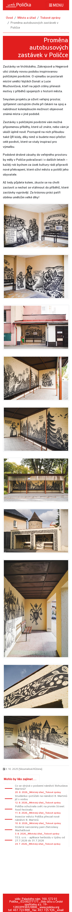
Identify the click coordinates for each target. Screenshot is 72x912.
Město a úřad (26, 18)
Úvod (9, 18)
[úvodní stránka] (18, 5)
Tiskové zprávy (50, 18)
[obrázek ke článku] (36, 225)
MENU (58, 5)
